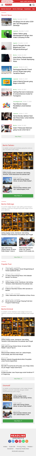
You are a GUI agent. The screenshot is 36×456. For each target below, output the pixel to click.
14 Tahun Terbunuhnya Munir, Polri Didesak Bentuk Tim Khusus (19, 276)
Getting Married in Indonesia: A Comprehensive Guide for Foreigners (23, 94)
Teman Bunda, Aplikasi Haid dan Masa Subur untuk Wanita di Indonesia (23, 118)
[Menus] (2, 4)
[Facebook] (9, 441)
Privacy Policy (21, 446)
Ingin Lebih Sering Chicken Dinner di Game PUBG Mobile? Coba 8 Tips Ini (22, 180)
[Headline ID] (8, 4)
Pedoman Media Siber (22, 449)
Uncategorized (17, 101)
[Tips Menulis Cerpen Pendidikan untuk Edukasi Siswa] (6, 105)
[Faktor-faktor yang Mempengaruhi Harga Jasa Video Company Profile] (6, 34)
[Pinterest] (16, 441)
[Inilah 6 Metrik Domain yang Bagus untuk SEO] (6, 82)
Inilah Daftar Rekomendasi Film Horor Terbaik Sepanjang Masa (23, 59)
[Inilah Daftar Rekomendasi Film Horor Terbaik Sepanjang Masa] (6, 58)
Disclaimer (10, 449)
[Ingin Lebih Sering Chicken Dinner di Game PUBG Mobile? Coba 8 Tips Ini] (7, 180)
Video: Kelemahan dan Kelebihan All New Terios (20, 295)
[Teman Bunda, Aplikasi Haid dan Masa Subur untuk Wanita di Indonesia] (6, 117)
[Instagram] (19, 441)
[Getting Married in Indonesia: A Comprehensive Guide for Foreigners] (6, 93)
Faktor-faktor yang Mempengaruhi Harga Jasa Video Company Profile (23, 35)
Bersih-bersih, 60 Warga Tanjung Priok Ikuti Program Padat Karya (19, 302)
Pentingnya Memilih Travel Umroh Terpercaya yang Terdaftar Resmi (22, 71)
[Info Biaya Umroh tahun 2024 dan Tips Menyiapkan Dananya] (6, 22)
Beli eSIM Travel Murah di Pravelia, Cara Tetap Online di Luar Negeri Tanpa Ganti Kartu (17, 366)
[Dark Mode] (30, 4)
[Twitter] (13, 441)
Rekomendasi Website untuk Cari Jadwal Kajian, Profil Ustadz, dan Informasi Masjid (22, 188)
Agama (15, 43)
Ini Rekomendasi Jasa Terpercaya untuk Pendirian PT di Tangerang (17, 373)
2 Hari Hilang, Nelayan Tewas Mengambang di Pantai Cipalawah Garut (20, 269)
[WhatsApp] (23, 441)
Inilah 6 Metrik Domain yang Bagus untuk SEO (23, 82)
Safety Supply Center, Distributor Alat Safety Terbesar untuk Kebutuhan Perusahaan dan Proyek (16, 173)
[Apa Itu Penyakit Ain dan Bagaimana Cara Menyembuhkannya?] (6, 46)
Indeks (5, 446)
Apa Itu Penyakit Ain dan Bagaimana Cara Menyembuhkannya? (21, 47)
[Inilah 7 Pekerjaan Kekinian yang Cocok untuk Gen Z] (6, 128)
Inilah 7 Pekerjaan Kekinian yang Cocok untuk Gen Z (22, 129)
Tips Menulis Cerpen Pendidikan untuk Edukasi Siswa (22, 106)
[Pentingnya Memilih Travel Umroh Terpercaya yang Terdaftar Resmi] (6, 70)
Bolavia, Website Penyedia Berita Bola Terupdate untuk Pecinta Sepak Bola (16, 360)
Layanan (15, 31)
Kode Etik (12, 446)
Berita (15, 19)
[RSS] (26, 441)
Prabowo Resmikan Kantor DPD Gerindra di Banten (19, 289)
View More (18, 136)
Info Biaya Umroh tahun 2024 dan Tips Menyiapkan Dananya (23, 23)
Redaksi (30, 446)
